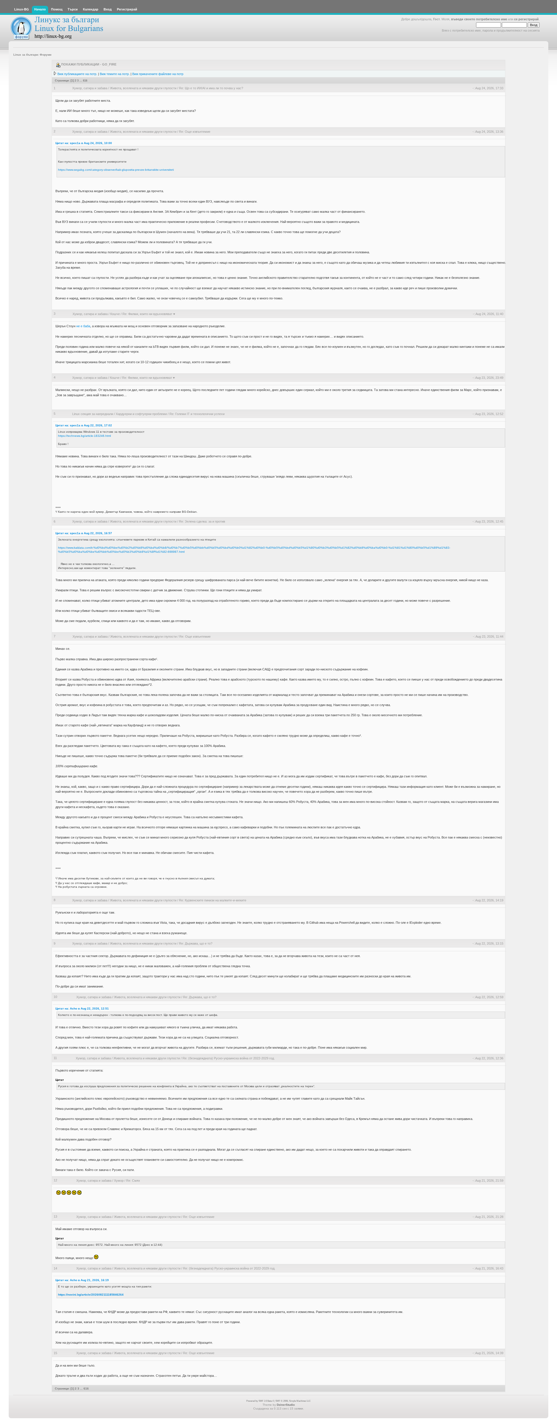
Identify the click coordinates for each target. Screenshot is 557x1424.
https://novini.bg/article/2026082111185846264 (91, 1294)
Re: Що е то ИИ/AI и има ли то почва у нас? (211, 88)
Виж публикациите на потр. (77, 74)
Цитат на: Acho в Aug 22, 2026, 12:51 (82, 1008)
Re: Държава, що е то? (195, 943)
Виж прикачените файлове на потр (157, 74)
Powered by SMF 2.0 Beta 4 (260, 1401)
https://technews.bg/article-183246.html (84, 435)
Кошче (115, 314)
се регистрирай (526, 19)
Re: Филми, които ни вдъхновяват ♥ (148, 314)
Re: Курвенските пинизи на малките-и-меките (212, 900)
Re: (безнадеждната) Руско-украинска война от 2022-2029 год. (228, 1058)
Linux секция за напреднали (92, 414)
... (81, 80)
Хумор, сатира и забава (89, 88)
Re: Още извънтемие (194, 131)
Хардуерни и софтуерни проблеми (141, 414)
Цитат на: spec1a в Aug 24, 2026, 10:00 (83, 143)
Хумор (119, 1180)
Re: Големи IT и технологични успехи (197, 414)
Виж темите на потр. (115, 74)
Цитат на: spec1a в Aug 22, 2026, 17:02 (83, 425)
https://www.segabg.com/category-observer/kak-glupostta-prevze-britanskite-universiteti (116, 169)
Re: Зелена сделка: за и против (202, 521)
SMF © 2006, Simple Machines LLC (293, 1401)
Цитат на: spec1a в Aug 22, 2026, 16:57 (83, 533)
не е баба (83, 326)
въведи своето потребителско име (479, 19)
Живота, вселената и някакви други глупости (143, 88)
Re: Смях (133, 1180)
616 (85, 80)
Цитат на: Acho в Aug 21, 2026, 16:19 (82, 1280)
